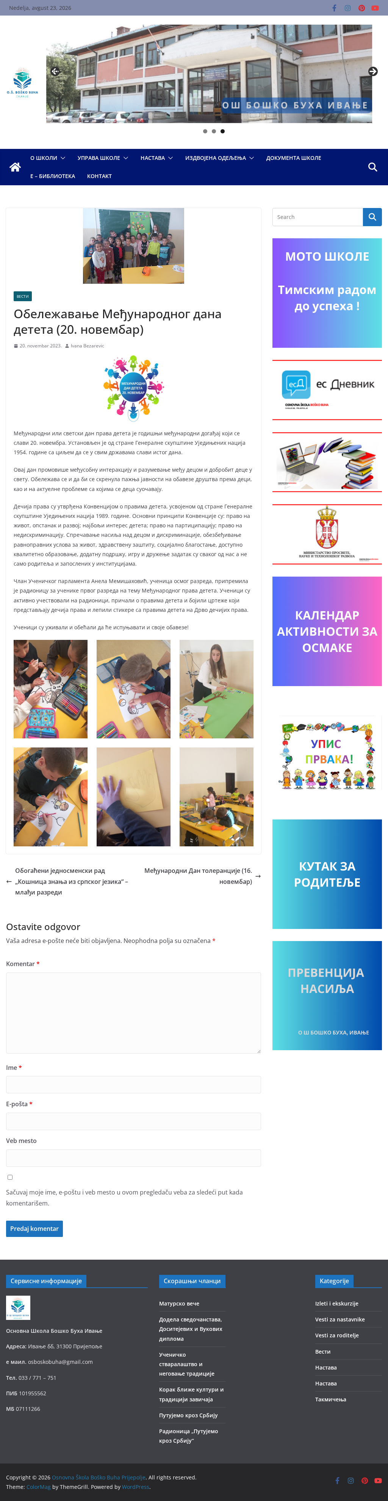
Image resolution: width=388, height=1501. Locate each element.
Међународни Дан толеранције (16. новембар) (198, 876)
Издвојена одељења (215, 157)
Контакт (99, 176)
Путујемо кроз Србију (188, 1415)
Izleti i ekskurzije (336, 1303)
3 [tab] (223, 131)
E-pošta (19, 1104)
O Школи (43, 157)
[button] (61, 158)
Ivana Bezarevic (87, 345)
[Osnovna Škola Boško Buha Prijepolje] (15, 167)
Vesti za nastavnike (340, 1319)
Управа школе (99, 157)
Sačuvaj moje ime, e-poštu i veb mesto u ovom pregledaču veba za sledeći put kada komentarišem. (124, 1197)
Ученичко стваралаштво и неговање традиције (186, 1364)
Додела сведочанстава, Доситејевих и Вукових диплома (190, 1329)
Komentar (23, 964)
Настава (153, 157)
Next (372, 72)
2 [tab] (214, 131)
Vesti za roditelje (337, 1335)
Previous (55, 70)
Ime (14, 1067)
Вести (23, 296)
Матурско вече (179, 1303)
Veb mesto (21, 1141)
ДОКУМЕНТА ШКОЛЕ (293, 157)
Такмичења (330, 1399)
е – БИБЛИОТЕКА (52, 176)
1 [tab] (205, 131)
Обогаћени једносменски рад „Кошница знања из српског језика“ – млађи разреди (71, 881)
